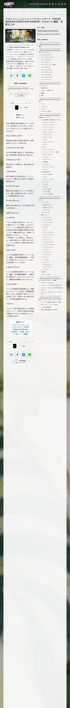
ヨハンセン (46, 184)
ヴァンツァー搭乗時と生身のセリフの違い (51, 302)
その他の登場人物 (45, 172)
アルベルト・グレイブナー (49, 122)
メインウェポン (45, 202)
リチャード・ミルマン (48, 179)
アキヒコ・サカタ (47, 137)
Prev (12, 103)
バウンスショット (47, 237)
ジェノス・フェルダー (48, 167)
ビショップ (46, 169)
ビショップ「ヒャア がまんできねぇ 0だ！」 (52, 285)
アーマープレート (47, 254)
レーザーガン (46, 210)
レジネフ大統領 (47, 189)
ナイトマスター (47, 267)
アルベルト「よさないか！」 (48, 283)
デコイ (44, 230)
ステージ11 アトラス (46, 79)
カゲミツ (45, 144)
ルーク (44, 139)
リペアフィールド (47, 252)
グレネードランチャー (48, 235)
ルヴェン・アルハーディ (49, 132)
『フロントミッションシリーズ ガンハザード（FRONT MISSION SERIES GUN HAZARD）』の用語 (51, 99)
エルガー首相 (46, 191)
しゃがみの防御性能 (46, 307)
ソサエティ (43, 109)
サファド (45, 186)
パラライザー (46, 249)
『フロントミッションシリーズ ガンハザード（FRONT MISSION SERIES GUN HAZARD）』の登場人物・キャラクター (51, 115)
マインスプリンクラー (48, 242)
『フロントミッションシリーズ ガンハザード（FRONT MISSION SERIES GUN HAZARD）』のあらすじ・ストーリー (51, 50)
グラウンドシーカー (48, 247)
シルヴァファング (47, 264)
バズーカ (45, 227)
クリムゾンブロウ (45, 164)
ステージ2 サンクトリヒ (47, 57)
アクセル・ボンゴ (47, 134)
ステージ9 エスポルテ (46, 74)
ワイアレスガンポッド (48, 232)
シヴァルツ (46, 157)
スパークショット (47, 239)
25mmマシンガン (47, 205)
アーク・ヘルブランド (48, 149)
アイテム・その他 (45, 274)
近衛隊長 (45, 162)
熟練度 (42, 93)
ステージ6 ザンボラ (46, 67)
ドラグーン (46, 269)
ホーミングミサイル (48, 222)
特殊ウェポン (44, 215)
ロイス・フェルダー (48, 154)
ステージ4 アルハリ (46, 62)
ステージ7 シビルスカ (46, 69)
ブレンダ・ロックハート (49, 124)
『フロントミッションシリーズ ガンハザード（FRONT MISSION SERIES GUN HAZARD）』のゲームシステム (51, 83)
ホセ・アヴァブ (47, 159)
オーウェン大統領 (47, 174)
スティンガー (46, 262)
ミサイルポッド (47, 225)
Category (33, 4)
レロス (44, 177)
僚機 (42, 95)
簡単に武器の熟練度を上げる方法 (49, 309)
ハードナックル (47, 217)
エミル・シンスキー (48, 129)
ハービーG (45, 259)
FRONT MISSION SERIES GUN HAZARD (48, 30)
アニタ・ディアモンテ (48, 142)
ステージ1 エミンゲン (46, 55)
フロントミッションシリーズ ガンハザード (49, 33)
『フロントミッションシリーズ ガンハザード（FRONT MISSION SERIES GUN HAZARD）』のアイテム (51, 198)
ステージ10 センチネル (46, 77)
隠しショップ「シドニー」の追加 (49, 304)
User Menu (44, 4)
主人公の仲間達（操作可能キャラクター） (51, 120)
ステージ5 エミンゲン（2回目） (49, 64)
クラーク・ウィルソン (48, 127)
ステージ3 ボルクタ (46, 60)
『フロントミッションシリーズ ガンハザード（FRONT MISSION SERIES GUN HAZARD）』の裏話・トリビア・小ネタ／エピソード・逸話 (51, 297)
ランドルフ (46, 181)
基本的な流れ (44, 88)
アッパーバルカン (47, 220)
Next (26, 107)
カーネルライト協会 (46, 111)
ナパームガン (46, 212)
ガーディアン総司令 (48, 194)
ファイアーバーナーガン (49, 244)
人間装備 (43, 272)
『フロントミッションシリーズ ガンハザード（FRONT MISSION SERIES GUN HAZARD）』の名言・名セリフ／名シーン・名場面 (51, 278)
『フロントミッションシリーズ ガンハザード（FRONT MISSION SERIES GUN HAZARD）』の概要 (20, 88)
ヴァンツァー (44, 106)
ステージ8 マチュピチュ (47, 72)
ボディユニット (45, 257)
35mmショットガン (48, 207)
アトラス (43, 104)
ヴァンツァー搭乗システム (47, 90)
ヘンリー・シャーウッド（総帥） (51, 152)
